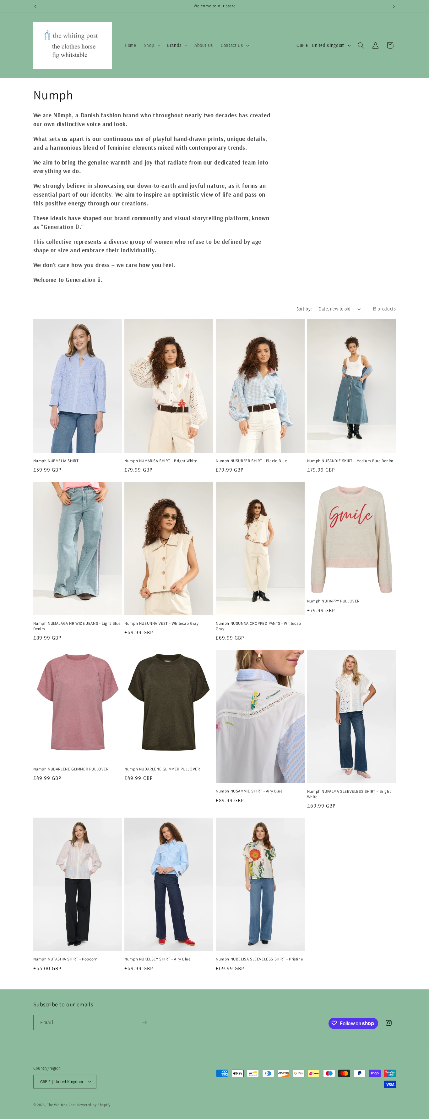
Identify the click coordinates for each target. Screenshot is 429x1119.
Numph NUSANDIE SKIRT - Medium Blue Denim (350, 460)
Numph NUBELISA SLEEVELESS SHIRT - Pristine (259, 959)
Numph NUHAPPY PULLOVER (333, 601)
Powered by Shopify (94, 1104)
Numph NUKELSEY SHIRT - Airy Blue (157, 959)
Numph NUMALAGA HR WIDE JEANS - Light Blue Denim (77, 626)
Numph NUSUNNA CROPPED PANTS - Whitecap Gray (258, 626)
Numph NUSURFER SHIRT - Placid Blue (251, 460)
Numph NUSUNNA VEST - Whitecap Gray (161, 623)
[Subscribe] (144, 1022)
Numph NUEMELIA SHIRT (56, 460)
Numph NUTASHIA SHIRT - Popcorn (65, 959)
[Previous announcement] (35, 6)
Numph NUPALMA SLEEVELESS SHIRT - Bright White (349, 794)
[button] (151, 45)
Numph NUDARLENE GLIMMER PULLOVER (71, 769)
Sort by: (304, 309)
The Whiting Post (61, 1104)
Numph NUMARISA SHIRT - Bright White (160, 460)
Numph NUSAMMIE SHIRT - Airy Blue (249, 791)
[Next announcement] (394, 6)
